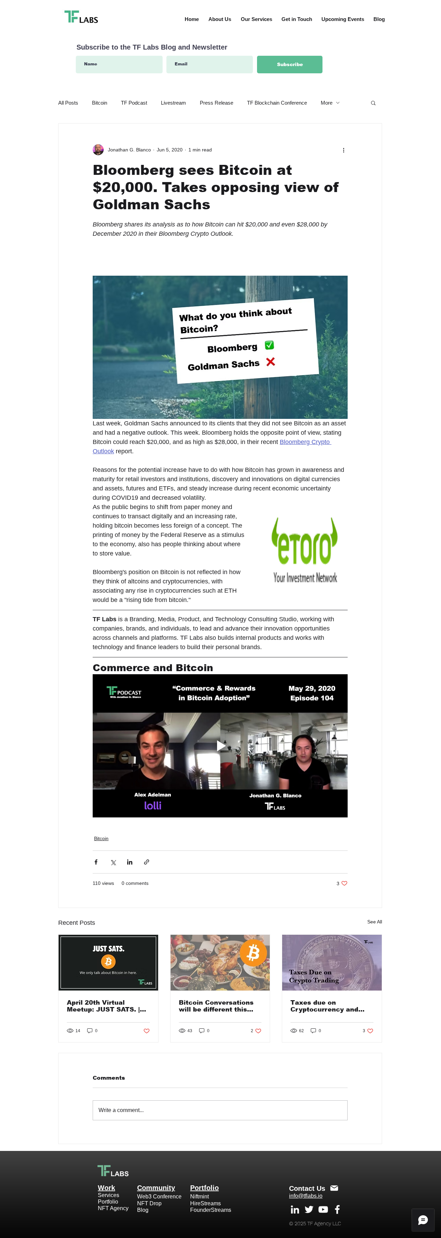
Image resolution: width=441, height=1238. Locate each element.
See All (374, 921)
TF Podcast (134, 103)
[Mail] (334, 1188)
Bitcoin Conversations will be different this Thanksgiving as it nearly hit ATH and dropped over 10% (216, 1006)
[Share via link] (146, 862)
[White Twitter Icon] (309, 1209)
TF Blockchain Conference (277, 103)
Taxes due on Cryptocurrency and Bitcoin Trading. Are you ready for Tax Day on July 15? (331, 1006)
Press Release (216, 103)
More (326, 103)
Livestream (173, 103)
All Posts (68, 103)
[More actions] (343, 150)
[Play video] (220, 745)
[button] (373, 102)
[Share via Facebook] (96, 862)
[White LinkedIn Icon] (295, 1209)
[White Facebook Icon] (337, 1209)
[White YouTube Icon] (323, 1209)
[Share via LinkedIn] (129, 862)
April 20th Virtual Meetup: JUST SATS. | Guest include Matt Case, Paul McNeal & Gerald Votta (103, 1006)
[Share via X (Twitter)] (113, 862)
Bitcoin (99, 103)
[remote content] (220, 255)
